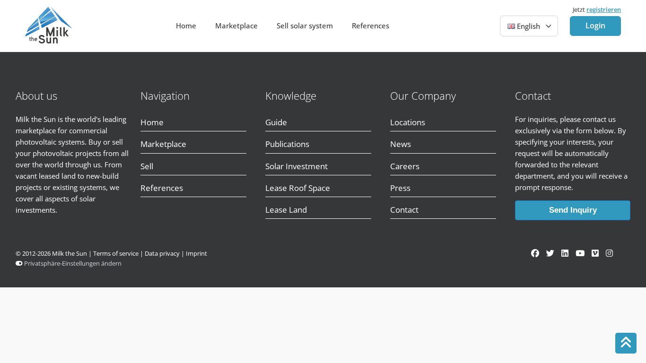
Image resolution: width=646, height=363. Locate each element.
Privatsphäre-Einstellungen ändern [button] (73, 263)
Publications (287, 143)
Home (186, 25)
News (400, 143)
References (370, 25)
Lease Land (286, 209)
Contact (404, 209)
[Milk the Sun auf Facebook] (535, 253)
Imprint (196, 254)
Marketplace (236, 25)
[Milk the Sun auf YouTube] (580, 253)
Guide (276, 122)
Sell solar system (305, 25)
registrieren (603, 9)
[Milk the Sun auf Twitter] (550, 253)
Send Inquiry (573, 210)
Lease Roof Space (297, 187)
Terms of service (116, 254)
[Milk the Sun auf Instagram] (609, 253)
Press (400, 187)
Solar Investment (296, 166)
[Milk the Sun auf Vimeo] (595, 253)
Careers (404, 166)
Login (595, 25)
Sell (147, 166)
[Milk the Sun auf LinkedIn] (564, 253)
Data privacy (162, 254)
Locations (407, 122)
